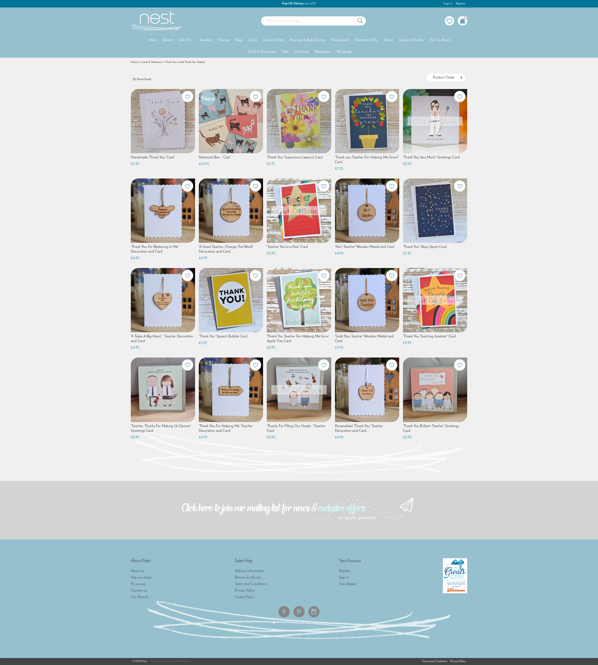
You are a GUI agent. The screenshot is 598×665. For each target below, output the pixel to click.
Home (388, 40)
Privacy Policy (245, 591)
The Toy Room (439, 40)
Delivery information (249, 571)
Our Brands (139, 597)
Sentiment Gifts (366, 40)
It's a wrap (138, 584)
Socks (253, 40)
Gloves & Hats (273, 40)
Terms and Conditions (251, 584)
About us (137, 571)
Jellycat (167, 40)
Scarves (223, 40)
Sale (285, 52)
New (152, 40)
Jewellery (205, 40)
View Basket (347, 584)
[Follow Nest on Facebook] (284, 611)
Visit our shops (141, 577)
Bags (239, 40)
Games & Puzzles (411, 40)
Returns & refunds (248, 577)
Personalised (340, 40)
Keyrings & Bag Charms (307, 40)
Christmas (301, 52)
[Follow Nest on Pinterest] (299, 611)
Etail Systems (183, 661)
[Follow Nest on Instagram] (314, 611)
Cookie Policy (244, 597)
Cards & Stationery (262, 52)
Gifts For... (186, 40)
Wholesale (344, 52)
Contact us (139, 591)
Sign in (448, 3)
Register (461, 3)
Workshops (323, 52)
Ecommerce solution (161, 661)
